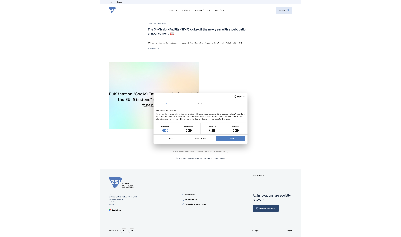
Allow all (230, 139)
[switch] (189, 130)
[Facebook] (123, 230)
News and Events (201, 10)
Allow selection (200, 139)
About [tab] (232, 104)
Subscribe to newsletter (267, 208)
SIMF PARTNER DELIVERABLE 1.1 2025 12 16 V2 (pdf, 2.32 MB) (202, 158)
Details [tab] (200, 104)
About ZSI (218, 10)
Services (185, 10)
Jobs (110, 2)
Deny (170, 139)
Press (119, 2)
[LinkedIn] (131, 230)
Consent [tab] (169, 104)
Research (171, 10)
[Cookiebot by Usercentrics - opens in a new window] (236, 97)
